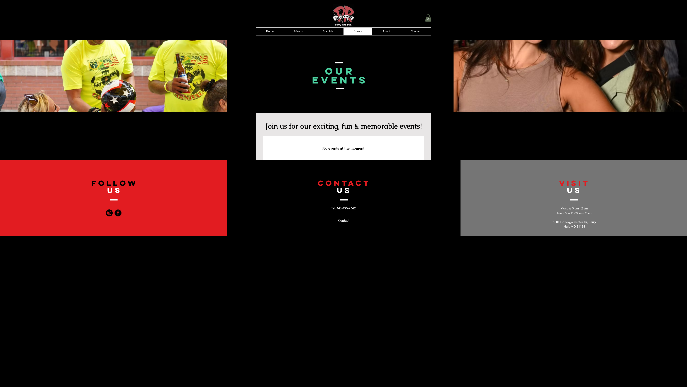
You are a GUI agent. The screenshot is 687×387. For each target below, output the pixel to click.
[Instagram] (109, 212)
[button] (428, 18)
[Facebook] (117, 212)
